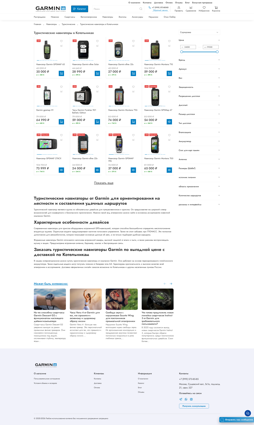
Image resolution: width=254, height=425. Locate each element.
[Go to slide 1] (38, 59)
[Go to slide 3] (43, 59)
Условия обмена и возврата (45, 383)
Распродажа (39, 16)
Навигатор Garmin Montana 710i (122, 110)
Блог (187, 2)
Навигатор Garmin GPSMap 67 (158, 110)
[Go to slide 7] (53, 59)
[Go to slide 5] (48, 59)
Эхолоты (122, 16)
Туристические (68, 24)
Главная (37, 24)
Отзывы (179, 2)
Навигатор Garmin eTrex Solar (85, 64)
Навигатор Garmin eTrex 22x (84, 158)
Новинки (55, 16)
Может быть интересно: (51, 283)
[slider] (182, 52)
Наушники (153, 16)
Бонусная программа (202, 2)
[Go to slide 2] (40, 59)
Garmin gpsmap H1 (44, 110)
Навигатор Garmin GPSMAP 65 (50, 64)
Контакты (147, 2)
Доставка (158, 2)
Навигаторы (107, 16)
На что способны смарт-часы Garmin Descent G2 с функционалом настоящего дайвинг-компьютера (49, 317)
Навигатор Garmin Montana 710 (158, 64)
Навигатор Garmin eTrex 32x (120, 64)
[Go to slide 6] (51, 59)
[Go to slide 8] (56, 59)
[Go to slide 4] (46, 59)
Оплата (169, 2)
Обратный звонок (160, 10)
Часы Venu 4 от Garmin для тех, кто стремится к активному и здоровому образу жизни (85, 317)
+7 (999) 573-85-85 (160, 7)
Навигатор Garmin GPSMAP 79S (121, 160)
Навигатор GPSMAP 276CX (48, 158)
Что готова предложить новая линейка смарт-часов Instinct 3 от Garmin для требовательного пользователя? (157, 318)
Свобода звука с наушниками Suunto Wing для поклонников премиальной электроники (120, 317)
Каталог (141, 383)
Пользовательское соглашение (47, 378)
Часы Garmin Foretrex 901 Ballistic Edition (84, 111)
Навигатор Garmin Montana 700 (158, 158)
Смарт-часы (70, 16)
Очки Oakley (170, 16)
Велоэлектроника (89, 16)
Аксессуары (137, 16)
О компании (134, 2)
